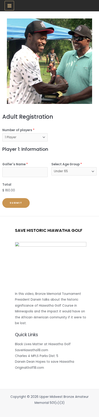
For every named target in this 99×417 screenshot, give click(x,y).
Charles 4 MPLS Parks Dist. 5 (36, 356)
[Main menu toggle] (9, 5)
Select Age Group (66, 164)
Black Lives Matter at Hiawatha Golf (43, 344)
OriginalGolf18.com (29, 368)
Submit (16, 203)
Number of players (18, 130)
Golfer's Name (15, 164)
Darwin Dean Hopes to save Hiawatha (44, 362)
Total (6, 184)
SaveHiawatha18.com (31, 350)
